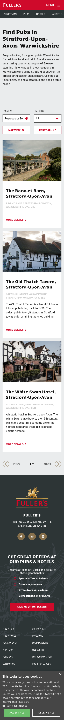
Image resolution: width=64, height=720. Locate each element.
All (37, 118)
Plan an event (10, 642)
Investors (37, 635)
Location (7, 111)
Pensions (8, 656)
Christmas (10, 14)
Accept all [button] (17, 712)
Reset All (45, 130)
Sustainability (40, 642)
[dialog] (32, 695)
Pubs (26, 14)
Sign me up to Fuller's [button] (32, 606)
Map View (14, 130)
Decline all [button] (46, 712)
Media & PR (38, 649)
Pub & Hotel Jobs (41, 663)
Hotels (40, 14)
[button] (32, 706)
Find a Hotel (9, 635)
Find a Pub (8, 628)
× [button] (60, 674)
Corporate (38, 628)
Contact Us (9, 663)
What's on (8, 649)
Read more (23, 702)
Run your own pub (42, 656)
